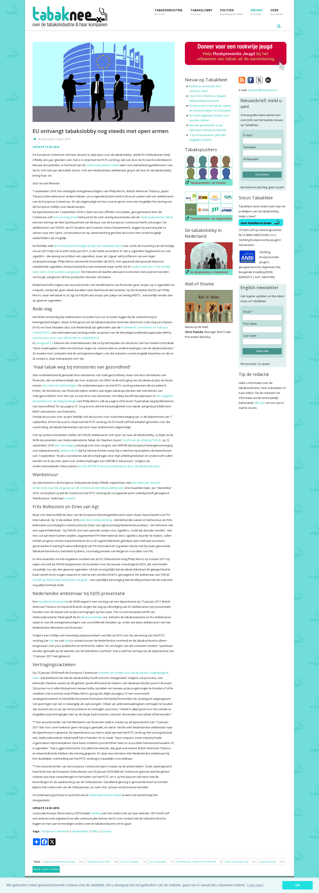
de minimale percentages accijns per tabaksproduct (88, 246)
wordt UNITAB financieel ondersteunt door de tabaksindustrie (119, 466)
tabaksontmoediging (63, 861)
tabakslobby (80, 831)
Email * (247, 311)
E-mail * (248, 135)
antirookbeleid (241, 861)
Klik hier (260, 403)
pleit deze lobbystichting (96, 520)
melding (96, 813)
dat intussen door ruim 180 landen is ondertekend (66, 338)
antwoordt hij (68, 450)
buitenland (161, 861)
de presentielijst (91, 617)
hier (51, 640)
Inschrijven (262, 174)
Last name (250, 335)
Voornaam (249, 147)
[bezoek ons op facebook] (274, 79)
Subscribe (262, 351)
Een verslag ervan (66, 217)
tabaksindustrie (102, 861)
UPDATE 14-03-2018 (46, 147)
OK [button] (297, 885)
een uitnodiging (64, 445)
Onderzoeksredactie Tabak (102, 165)
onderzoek (272, 861)
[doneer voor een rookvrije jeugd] (235, 70)
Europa (106, 831)
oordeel (69, 498)
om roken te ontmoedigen (60, 385)
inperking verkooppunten (200, 861)
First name (250, 323)
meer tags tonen (46, 869)
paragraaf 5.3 (44, 343)
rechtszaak (133, 861)
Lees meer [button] (255, 885)
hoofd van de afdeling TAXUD (141, 440)
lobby (95, 831)
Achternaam (250, 159)
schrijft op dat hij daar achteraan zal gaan (60, 580)
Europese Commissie (55, 831)
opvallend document (51, 601)
